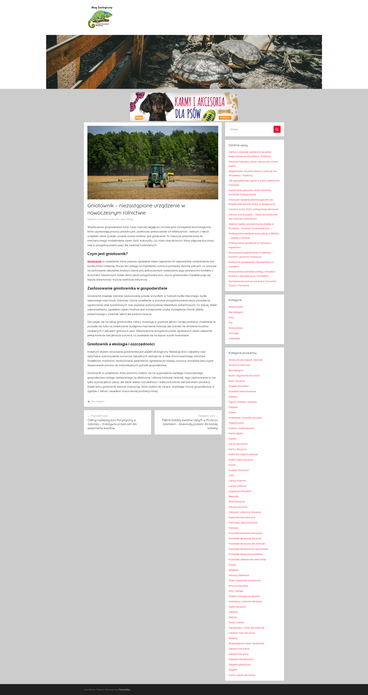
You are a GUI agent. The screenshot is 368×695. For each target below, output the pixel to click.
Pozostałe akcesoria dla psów (245, 538)
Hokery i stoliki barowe (241, 428)
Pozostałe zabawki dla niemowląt (247, 559)
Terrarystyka (235, 328)
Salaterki (233, 569)
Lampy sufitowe (238, 486)
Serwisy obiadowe (239, 575)
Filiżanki (233, 407)
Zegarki (233, 669)
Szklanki (233, 611)
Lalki (231, 475)
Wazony (233, 638)
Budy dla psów (237, 380)
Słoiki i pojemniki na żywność (245, 580)
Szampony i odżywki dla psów (245, 601)
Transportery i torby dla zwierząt (246, 627)
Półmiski (233, 527)
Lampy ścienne (237, 480)
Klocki (232, 464)
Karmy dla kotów (238, 443)
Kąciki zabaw (236, 433)
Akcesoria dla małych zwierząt (245, 359)
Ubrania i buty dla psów (242, 632)
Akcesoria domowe (239, 365)
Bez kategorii (97, 401)
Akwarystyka (236, 306)
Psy (231, 322)
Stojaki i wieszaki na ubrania (244, 596)
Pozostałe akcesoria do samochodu (248, 548)
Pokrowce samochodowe (243, 522)
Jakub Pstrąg (126, 219)
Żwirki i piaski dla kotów (242, 675)
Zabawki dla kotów (239, 648)
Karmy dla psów (238, 449)
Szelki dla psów (237, 606)
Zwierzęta (234, 338)
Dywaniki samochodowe (242, 391)
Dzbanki (233, 396)
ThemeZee (124, 689)
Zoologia (234, 333)
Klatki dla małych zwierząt (243, 454)
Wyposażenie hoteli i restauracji (246, 643)
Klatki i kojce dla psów (241, 459)
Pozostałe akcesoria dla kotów (246, 533)
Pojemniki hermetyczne (242, 517)
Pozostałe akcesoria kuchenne (246, 554)
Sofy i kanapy (236, 590)
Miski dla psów (237, 501)
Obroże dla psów (238, 507)
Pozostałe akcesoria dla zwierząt (247, 543)
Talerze (233, 617)
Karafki (232, 438)
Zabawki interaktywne (241, 659)
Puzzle (232, 564)
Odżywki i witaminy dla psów (245, 512)
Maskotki (234, 496)
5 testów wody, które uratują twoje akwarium (254, 209)
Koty (231, 317)
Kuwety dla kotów (239, 470)
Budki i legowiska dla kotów (244, 375)
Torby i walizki (236, 622)
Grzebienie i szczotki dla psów (245, 417)
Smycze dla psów (238, 585)
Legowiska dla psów (240, 491)
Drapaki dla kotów (239, 386)
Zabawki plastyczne (240, 664)
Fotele (232, 412)
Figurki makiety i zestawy (243, 401)
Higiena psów (236, 422)
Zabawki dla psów (239, 654)
